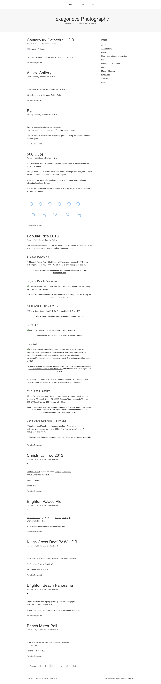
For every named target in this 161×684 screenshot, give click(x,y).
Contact (81, 4)
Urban (103, 82)
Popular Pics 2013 (43, 236)
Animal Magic (106, 48)
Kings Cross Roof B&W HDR (52, 541)
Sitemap (104, 78)
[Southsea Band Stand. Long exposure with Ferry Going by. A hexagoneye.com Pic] (60, 431)
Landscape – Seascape (110, 63)
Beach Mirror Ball (42, 625)
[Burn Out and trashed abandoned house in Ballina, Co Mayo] (51, 330)
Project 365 (38, 62)
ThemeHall (130, 678)
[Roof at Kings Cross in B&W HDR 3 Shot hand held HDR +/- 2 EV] (53, 311)
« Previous (32, 666)
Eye (30, 110)
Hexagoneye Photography (80, 18)
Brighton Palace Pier (45, 501)
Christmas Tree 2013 (45, 455)
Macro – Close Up (108, 71)
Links (91, 4)
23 (67, 666)
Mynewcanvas (61, 163)
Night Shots (105, 74)
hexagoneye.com (59, 273)
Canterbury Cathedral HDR (50, 39)
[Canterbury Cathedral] (36, 49)
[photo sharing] (27, 83)
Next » (75, 666)
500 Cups (35, 154)
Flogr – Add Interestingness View (114, 56)
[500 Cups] (31, 204)
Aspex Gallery (39, 72)
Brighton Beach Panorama (50, 585)
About (69, 4)
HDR (103, 59)
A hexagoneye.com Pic (82, 437)
